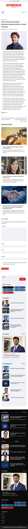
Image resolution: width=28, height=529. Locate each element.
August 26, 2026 (22, 419)
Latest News (4, 19)
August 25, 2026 (22, 427)
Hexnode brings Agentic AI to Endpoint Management (16, 383)
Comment (3, 226)
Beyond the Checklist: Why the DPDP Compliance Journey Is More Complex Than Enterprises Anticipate (17, 458)
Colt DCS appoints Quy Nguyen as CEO (18, 451)
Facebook (3, 516)
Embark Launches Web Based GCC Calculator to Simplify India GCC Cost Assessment (17, 464)
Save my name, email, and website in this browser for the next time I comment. (15, 263)
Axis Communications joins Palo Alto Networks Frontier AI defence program (18, 446)
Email (2, 250)
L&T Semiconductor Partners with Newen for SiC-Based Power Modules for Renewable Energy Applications (13, 207)
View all (23, 334)
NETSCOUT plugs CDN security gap (18, 318)
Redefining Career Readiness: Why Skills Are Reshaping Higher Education (17, 310)
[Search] (26, 12)
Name (3, 243)
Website (3, 256)
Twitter (2, 513)
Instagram (3, 520)
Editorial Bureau (5, 29)
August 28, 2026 (16, 357)
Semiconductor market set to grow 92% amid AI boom (18, 376)
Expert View (6, 354)
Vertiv (4, 51)
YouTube (2, 522)
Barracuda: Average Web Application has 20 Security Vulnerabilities (16, 326)
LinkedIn (2, 518)
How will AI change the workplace (17, 302)
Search (4, 277)
